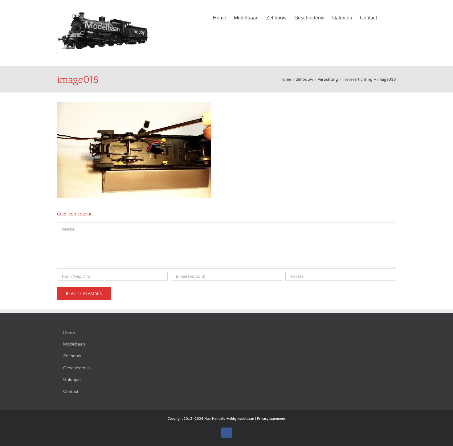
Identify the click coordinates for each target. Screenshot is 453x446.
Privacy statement (271, 418)
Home (285, 79)
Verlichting (328, 79)
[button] (386, 17)
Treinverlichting (358, 79)
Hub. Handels (214, 418)
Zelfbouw (304, 79)
